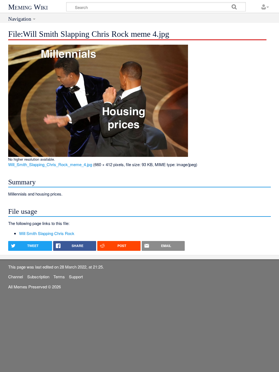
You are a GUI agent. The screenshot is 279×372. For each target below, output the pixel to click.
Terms (59, 276)
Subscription (38, 276)
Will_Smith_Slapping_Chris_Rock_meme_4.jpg (50, 164)
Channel (15, 276)
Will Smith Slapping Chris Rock (46, 233)
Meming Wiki (28, 7)
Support (76, 276)
